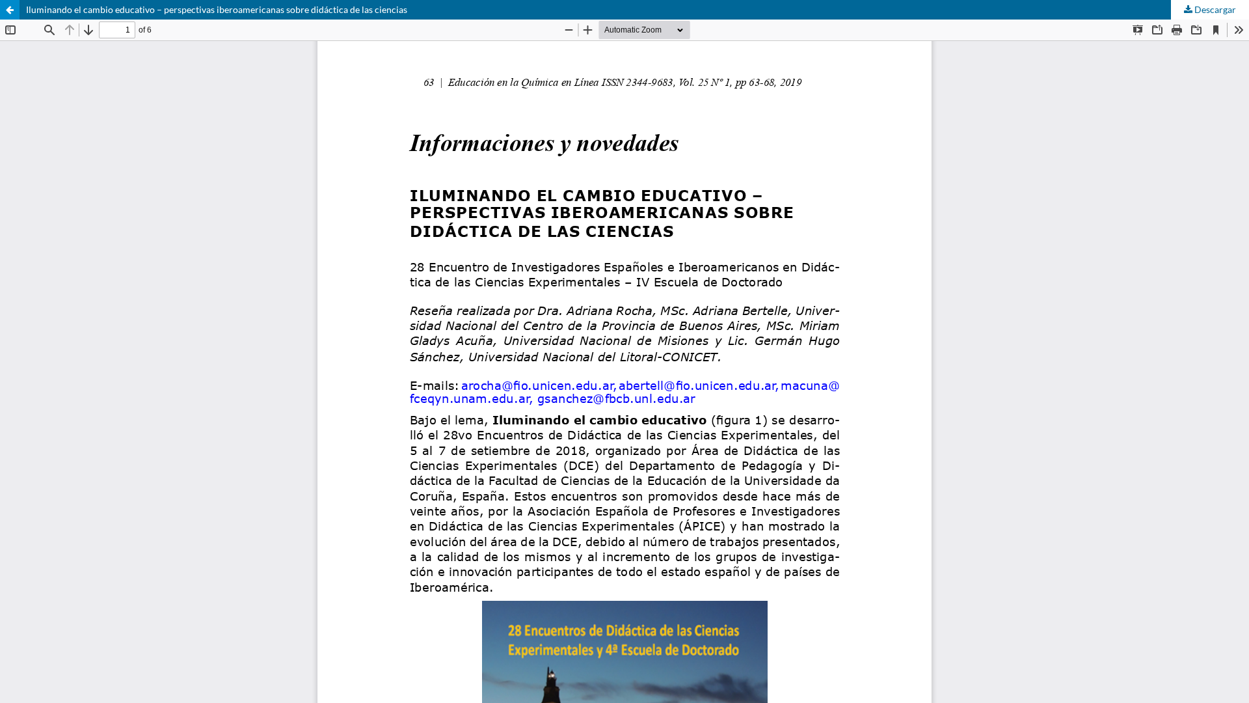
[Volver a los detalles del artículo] (10, 10)
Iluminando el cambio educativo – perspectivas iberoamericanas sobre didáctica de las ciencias (216, 9)
